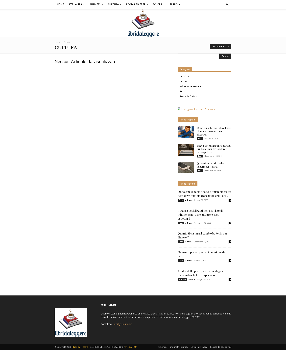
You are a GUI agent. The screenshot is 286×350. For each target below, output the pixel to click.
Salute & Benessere (190, 86)
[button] (227, 4)
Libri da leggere (80, 347)
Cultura (113, 4)
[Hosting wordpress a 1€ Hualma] (196, 109)
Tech (182, 91)
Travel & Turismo (189, 96)
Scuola (157, 4)
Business (95, 4)
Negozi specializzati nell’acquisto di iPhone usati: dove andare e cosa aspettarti (214, 149)
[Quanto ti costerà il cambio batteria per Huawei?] (186, 167)
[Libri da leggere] (143, 23)
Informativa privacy (179, 347)
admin (188, 200)
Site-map (162, 347)
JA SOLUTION (131, 347)
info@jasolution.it (122, 324)
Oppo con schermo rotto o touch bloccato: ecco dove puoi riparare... (214, 131)
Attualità (75, 4)
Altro (174, 4)
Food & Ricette (135, 4)
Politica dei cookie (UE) (220, 347)
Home (60, 4)
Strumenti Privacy (199, 347)
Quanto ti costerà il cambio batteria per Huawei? (210, 165)
